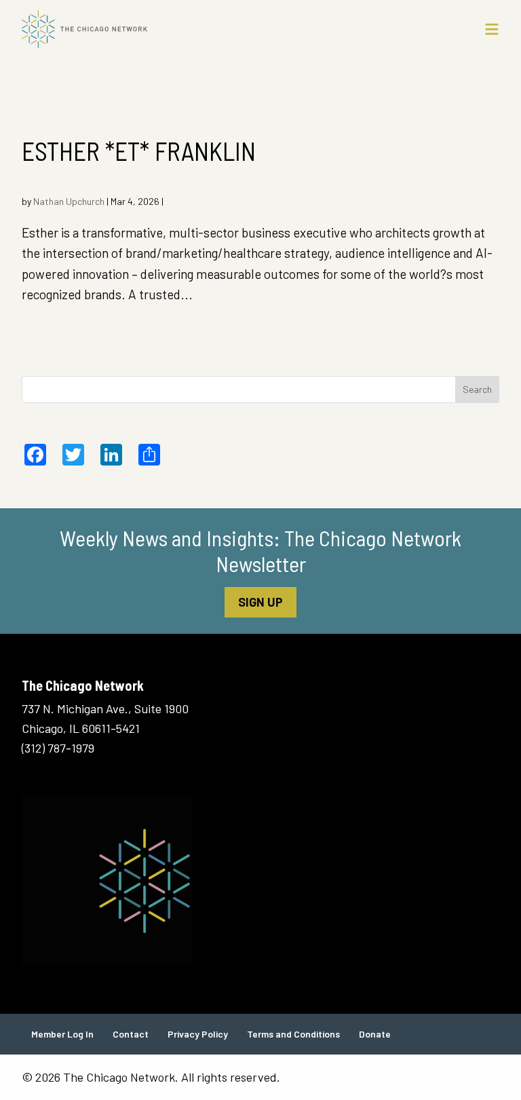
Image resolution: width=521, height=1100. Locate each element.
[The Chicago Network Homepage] (199, 29)
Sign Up (260, 601)
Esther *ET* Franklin (139, 150)
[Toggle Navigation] (492, 29)
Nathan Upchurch (68, 201)
